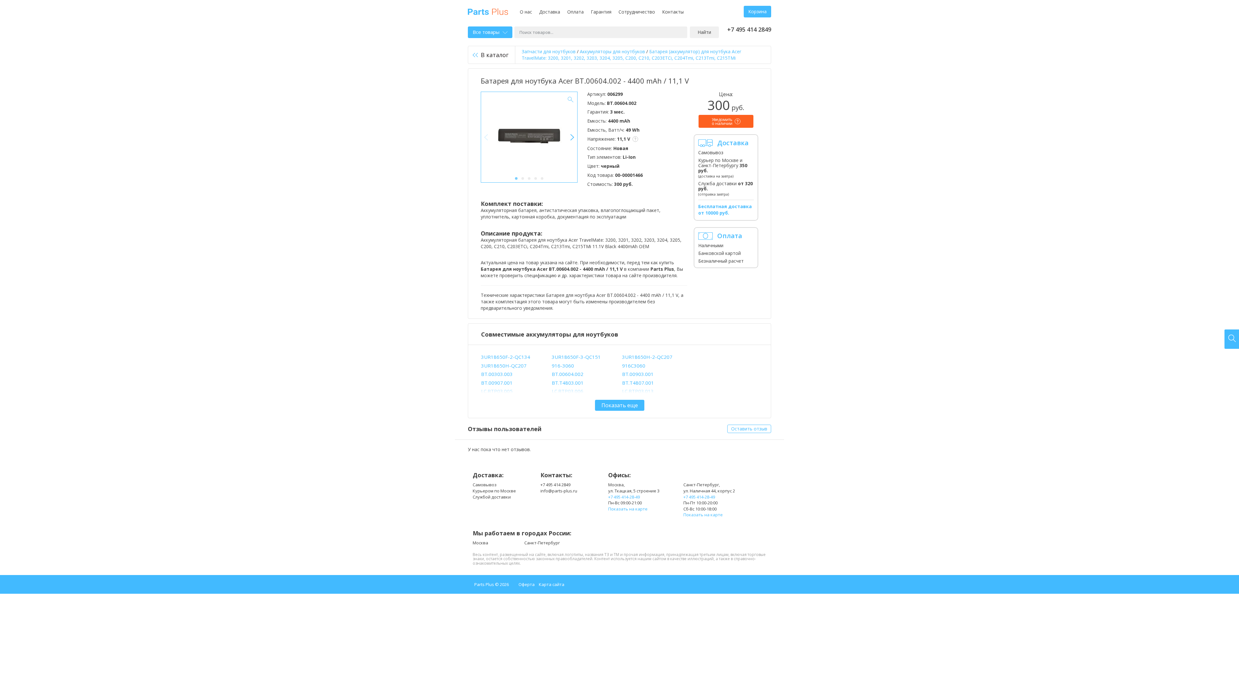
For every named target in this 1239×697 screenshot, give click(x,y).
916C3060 (633, 365)
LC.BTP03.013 (638, 391)
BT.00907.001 (497, 382)
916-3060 (563, 365)
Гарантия (601, 12)
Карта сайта (551, 584)
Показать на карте (628, 509)
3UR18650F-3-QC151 (576, 357)
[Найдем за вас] (1231, 339)
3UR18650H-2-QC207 (647, 357)
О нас (526, 12)
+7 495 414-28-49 (624, 497)
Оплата (575, 12)
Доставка (549, 12)
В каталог (495, 55)
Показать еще (619, 405)
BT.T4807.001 (638, 382)
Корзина (757, 11)
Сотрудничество (637, 12)
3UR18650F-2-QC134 (505, 357)
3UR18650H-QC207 (504, 365)
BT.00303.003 (497, 374)
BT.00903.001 (638, 374)
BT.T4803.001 (568, 382)
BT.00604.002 (567, 374)
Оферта (527, 584)
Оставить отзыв (749, 429)
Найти (704, 32)
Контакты (673, 12)
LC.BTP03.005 (497, 391)
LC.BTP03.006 (567, 391)
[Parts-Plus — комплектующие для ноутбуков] (488, 11)
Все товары (486, 32)
